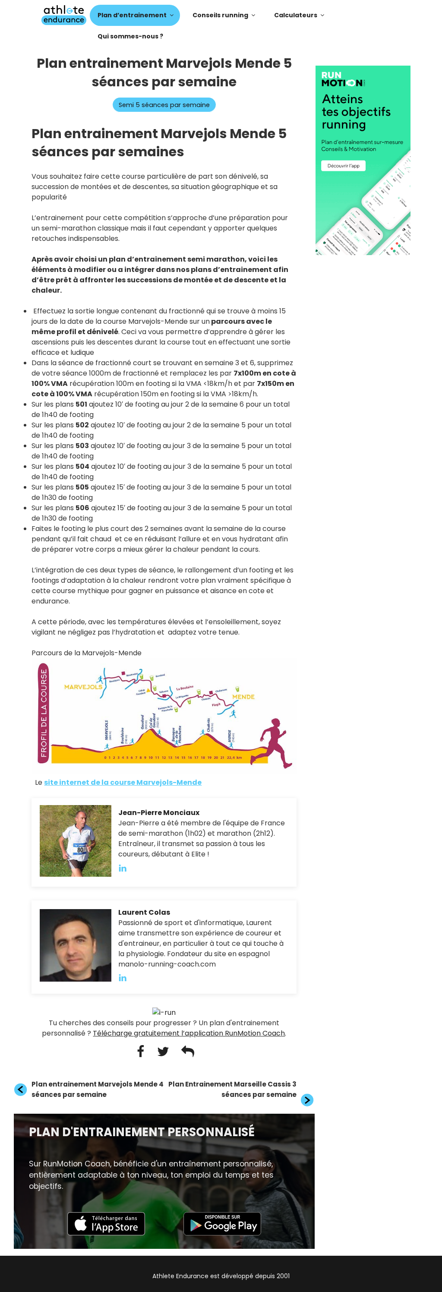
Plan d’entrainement (132, 15)
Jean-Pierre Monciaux (158, 813)
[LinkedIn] (127, 868)
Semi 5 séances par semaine (164, 105)
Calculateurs (295, 15)
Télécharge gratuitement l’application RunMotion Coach (189, 1033)
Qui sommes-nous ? (130, 36)
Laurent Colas (144, 912)
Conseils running (220, 15)
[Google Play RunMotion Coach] (222, 1233)
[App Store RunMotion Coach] (106, 1233)
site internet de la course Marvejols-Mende (123, 782)
